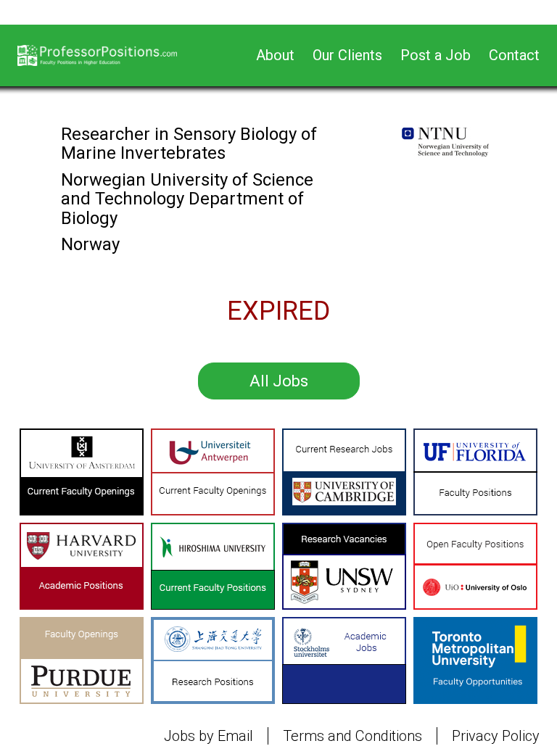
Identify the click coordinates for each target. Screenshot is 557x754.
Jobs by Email (208, 736)
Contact (514, 55)
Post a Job (435, 55)
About (275, 55)
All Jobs (278, 381)
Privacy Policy (496, 736)
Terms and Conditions (352, 736)
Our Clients (347, 55)
